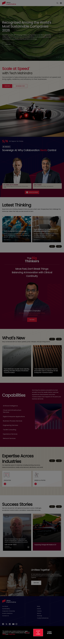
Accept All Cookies (38, 632)
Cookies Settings (49, 632)
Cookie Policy (11, 634)
